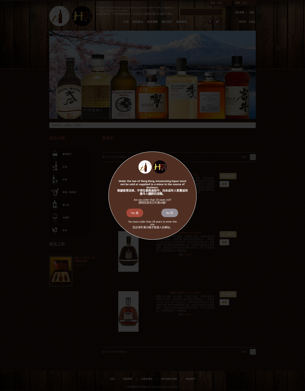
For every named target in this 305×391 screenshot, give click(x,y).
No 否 (169, 213)
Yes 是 (135, 213)
